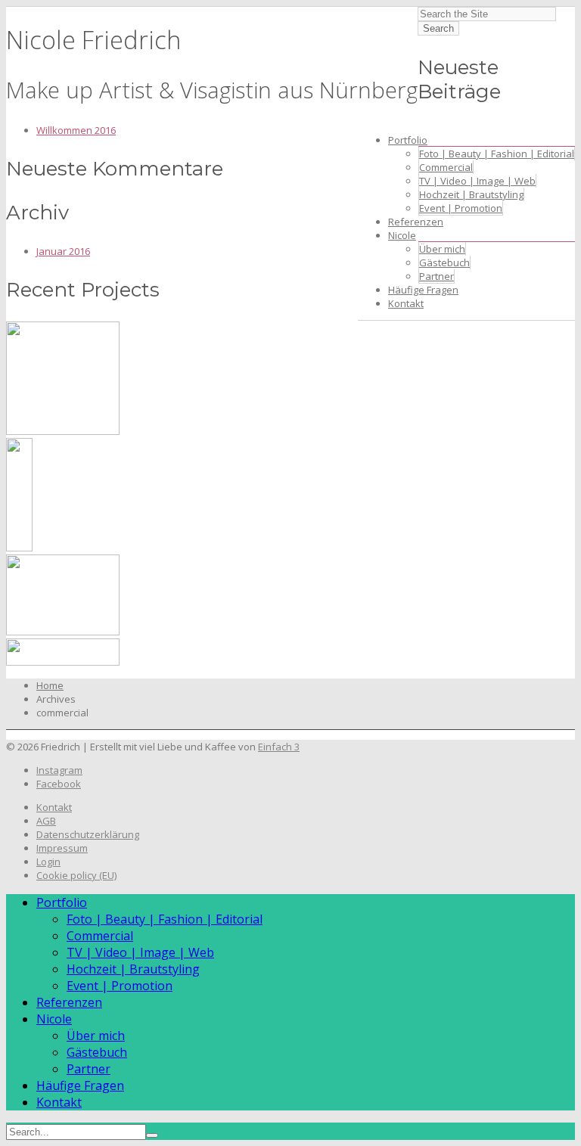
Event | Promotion (460, 208)
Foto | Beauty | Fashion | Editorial (496, 153)
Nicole (402, 235)
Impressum (62, 848)
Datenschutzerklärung (87, 834)
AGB (46, 821)
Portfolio (407, 140)
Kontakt (406, 303)
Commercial (446, 167)
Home (50, 685)
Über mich (442, 249)
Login (48, 861)
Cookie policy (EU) (76, 875)
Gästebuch (444, 262)
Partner (436, 276)
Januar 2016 (63, 251)
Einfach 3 (279, 746)
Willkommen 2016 (76, 130)
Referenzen (415, 221)
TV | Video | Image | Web (477, 181)
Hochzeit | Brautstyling (471, 194)
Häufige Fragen (423, 290)
